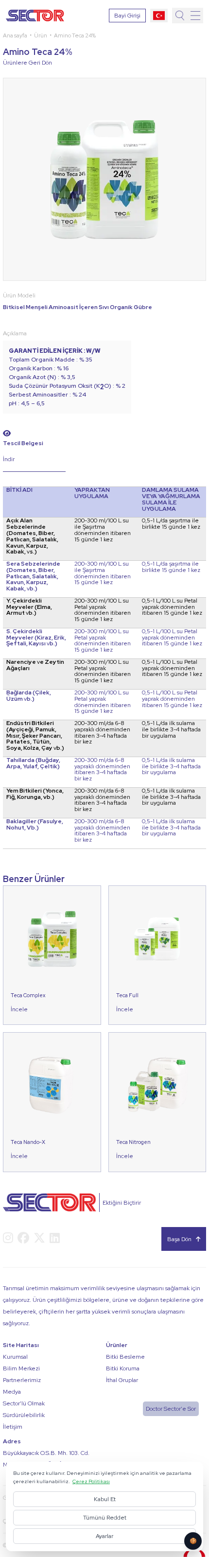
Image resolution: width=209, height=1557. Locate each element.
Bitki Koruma (122, 1368)
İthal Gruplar (122, 1380)
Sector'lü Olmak (24, 1403)
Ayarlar (104, 1536)
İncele (19, 1009)
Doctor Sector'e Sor (171, 1409)
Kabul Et (105, 1499)
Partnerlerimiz (22, 1380)
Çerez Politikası (91, 1481)
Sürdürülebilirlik (24, 1415)
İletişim (12, 1427)
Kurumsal (15, 1357)
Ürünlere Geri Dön (27, 63)
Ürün (40, 35)
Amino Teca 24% (75, 35)
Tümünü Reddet (104, 1518)
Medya (12, 1392)
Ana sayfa (15, 35)
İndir (9, 459)
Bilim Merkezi (21, 1368)
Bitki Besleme (125, 1357)
